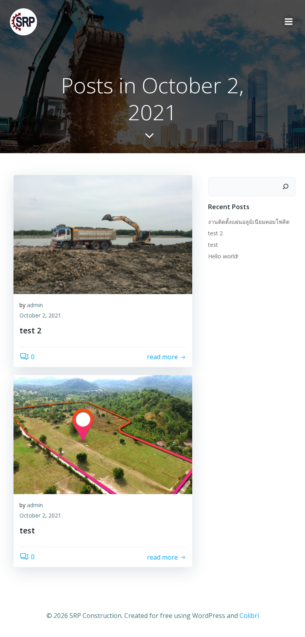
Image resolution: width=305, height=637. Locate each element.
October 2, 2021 (40, 315)
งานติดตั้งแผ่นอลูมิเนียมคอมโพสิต (249, 221)
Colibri (249, 615)
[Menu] (288, 22)
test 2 (215, 233)
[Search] (285, 186)
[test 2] (103, 233)
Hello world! (223, 256)
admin (35, 305)
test (213, 244)
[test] (103, 434)
